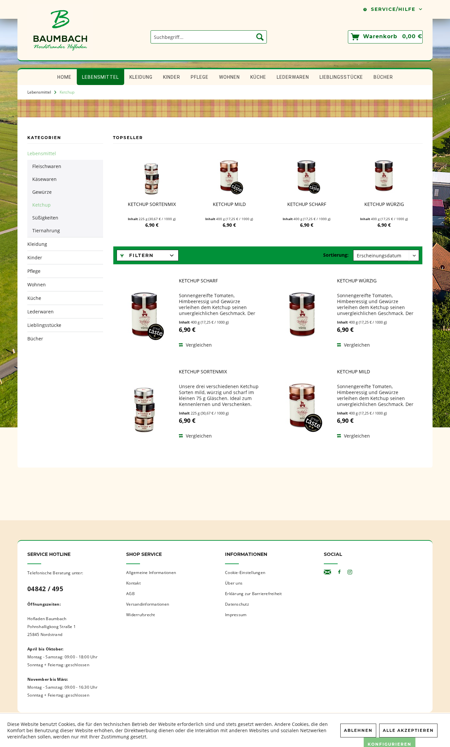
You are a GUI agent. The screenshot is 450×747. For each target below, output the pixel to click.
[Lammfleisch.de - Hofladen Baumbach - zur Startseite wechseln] (60, 57)
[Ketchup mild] (229, 175)
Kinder (34, 257)
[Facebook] (339, 572)
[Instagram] (350, 572)
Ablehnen (358, 730)
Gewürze (42, 192)
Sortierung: (336, 255)
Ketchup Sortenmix (152, 204)
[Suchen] (260, 36)
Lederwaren (40, 311)
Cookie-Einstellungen (245, 572)
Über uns (233, 583)
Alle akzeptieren (408, 730)
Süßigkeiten (45, 218)
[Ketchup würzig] (384, 175)
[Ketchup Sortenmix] (151, 175)
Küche (34, 298)
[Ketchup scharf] (306, 175)
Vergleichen (198, 345)
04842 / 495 (45, 589)
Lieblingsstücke (44, 325)
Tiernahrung (46, 230)
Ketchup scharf (306, 204)
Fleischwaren (46, 166)
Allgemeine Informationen (151, 572)
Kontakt (133, 583)
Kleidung (37, 244)
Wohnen (36, 284)
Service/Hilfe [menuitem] (393, 9)
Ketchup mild (229, 204)
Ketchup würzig (384, 204)
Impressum (235, 615)
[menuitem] (209, 36)
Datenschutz (237, 604)
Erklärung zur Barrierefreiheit (253, 593)
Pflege (34, 271)
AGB (130, 593)
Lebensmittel (41, 153)
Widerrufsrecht (140, 615)
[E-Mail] (327, 572)
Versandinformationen (147, 604)
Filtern (140, 255)
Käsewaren (44, 179)
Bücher (35, 338)
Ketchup (41, 205)
